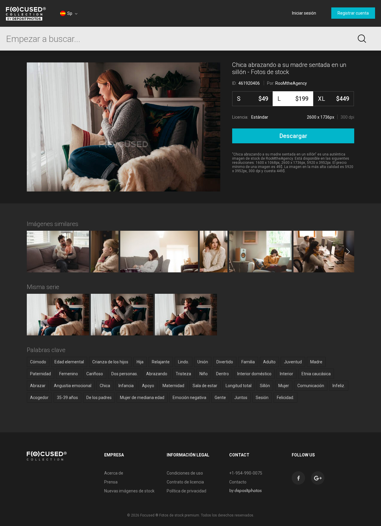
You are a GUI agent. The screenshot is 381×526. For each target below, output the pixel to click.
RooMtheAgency (291, 83)
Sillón (265, 385)
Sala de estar (205, 385)
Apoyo (148, 385)
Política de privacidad (186, 491)
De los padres (99, 397)
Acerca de (113, 473)
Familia (248, 361)
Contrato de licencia (185, 482)
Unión (202, 361)
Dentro (222, 373)
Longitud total (239, 385)
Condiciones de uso (185, 473)
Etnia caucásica (316, 373)
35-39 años (67, 397)
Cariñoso (94, 373)
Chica (105, 385)
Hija (140, 361)
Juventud (293, 361)
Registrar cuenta (353, 13)
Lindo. (183, 361)
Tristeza (183, 373)
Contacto (237, 482)
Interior (286, 373)
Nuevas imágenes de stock (129, 491)
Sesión (262, 397)
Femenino (68, 373)
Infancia (126, 385)
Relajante (161, 361)
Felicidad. (285, 397)
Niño (203, 373)
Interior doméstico (254, 373)
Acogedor (39, 397)
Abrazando (156, 373)
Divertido (224, 361)
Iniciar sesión (304, 13)
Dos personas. (124, 373)
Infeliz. (338, 385)
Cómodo (38, 361)
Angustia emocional (72, 385)
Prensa (111, 482)
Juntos (240, 397)
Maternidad (173, 385)
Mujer (283, 385)
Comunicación (310, 385)
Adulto (269, 361)
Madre (316, 361)
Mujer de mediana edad (142, 397)
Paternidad (40, 373)
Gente (220, 397)
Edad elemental (69, 361)
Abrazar (38, 385)
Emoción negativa (189, 397)
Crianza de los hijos (110, 361)
